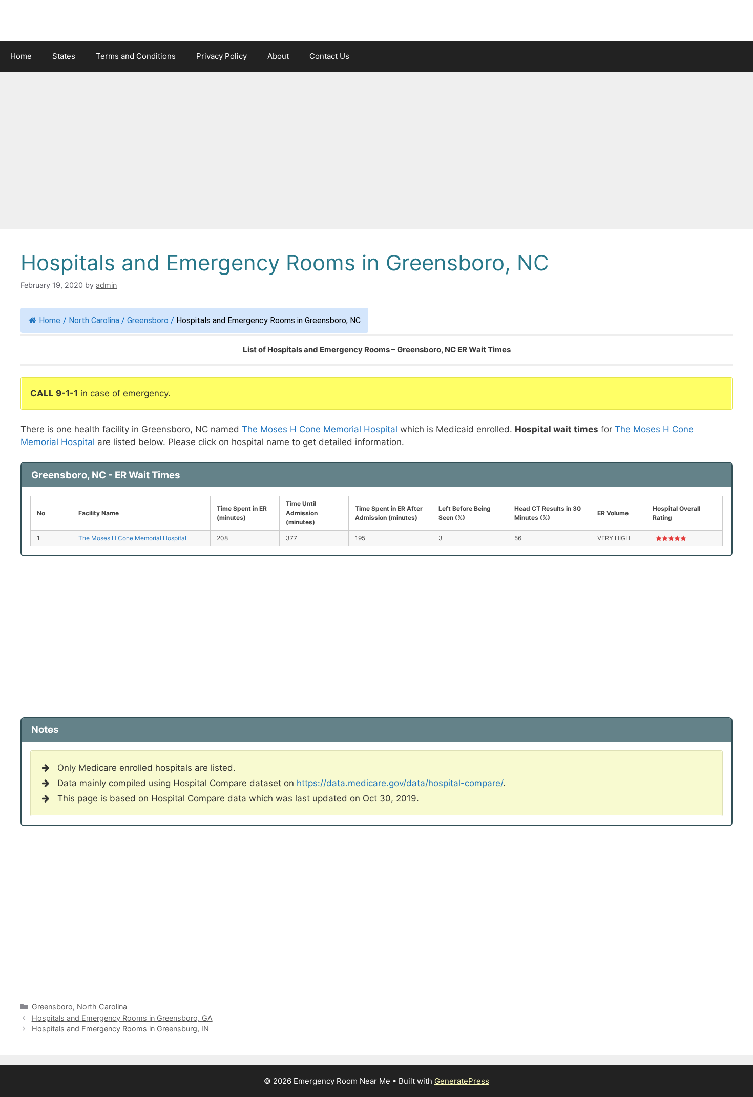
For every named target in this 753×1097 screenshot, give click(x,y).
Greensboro (148, 320)
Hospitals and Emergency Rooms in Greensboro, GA (122, 1018)
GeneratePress (461, 1081)
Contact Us (329, 56)
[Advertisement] (376, 153)
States (63, 56)
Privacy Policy (221, 56)
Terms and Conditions (136, 56)
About (278, 56)
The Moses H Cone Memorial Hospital (320, 429)
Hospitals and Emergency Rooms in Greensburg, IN (120, 1028)
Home (21, 56)
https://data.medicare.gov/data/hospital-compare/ (400, 783)
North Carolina (94, 320)
